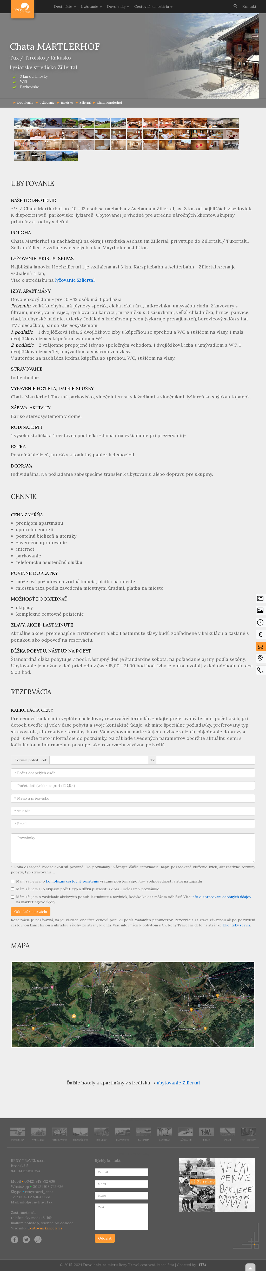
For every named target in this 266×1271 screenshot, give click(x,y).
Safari (227, 1139)
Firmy (206, 1139)
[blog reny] (37, 1239)
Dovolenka (17, 1139)
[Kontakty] (261, 671)
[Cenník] (261, 636)
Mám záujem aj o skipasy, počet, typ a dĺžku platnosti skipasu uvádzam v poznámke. (88, 889)
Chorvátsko (59, 1139)
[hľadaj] (235, 5)
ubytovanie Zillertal (178, 1083)
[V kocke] (261, 600)
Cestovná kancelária (45, 1228)
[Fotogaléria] (261, 612)
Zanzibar (164, 1139)
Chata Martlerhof (109, 102)
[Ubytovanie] (261, 624)
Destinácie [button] (63, 6)
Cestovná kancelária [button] (152, 6)
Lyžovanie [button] (90, 6)
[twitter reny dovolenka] (26, 1239)
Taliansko (38, 1139)
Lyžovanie (47, 102)
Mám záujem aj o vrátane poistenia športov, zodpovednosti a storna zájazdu (109, 881)
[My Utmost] (202, 1264)
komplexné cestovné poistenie (72, 881)
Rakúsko (67, 102)
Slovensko (122, 1139)
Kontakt (249, 6)
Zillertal (85, 102)
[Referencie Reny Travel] (217, 1185)
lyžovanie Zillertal (75, 280)
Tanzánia (143, 1139)
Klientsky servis (236, 925)
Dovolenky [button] (117, 6)
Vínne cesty (249, 1139)
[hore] (250, 1267)
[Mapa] (261, 660)
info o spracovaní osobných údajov (221, 896)
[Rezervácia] (261, 648)
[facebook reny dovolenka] (14, 1239)
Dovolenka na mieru (100, 1264)
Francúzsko (80, 1139)
